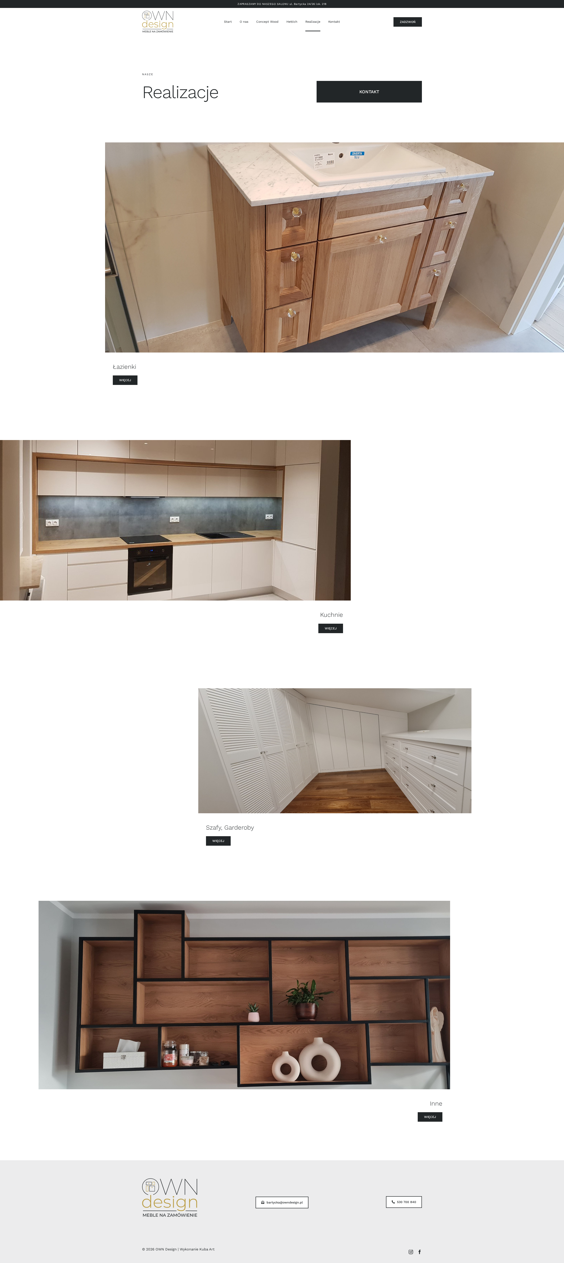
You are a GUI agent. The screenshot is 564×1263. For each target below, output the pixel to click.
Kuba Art (207, 1249)
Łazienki (124, 366)
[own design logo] (157, 12)
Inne (436, 1103)
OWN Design (166, 1249)
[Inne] (244, 995)
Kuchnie (331, 614)
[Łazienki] (334, 247)
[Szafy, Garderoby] (334, 750)
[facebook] (419, 1252)
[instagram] (411, 1252)
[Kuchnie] (175, 520)
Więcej (125, 380)
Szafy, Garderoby (230, 827)
